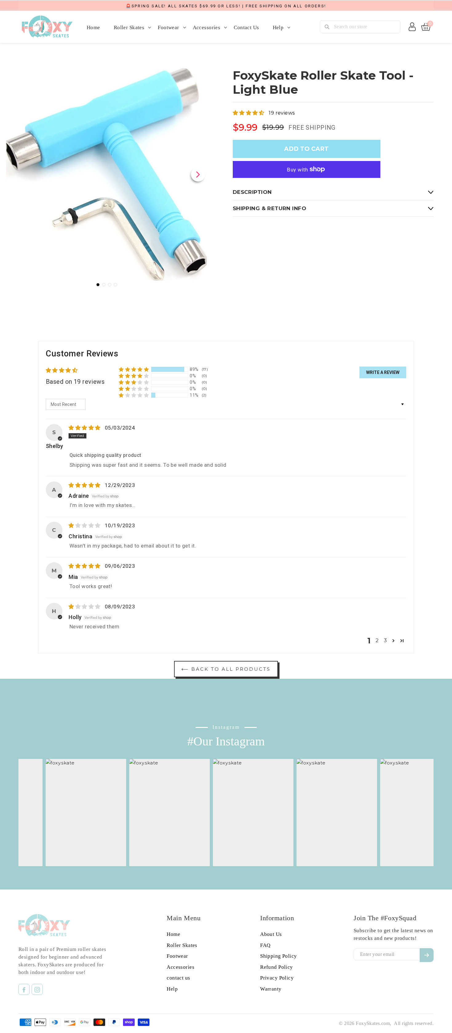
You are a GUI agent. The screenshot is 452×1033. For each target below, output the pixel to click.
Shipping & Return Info (269, 208)
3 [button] (385, 640)
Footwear (168, 27)
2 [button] (377, 640)
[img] (85, 428)
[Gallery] (106, 178)
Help (278, 27)
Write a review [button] (382, 372)
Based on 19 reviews (75, 381)
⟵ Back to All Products (226, 669)
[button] (249, 113)
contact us (246, 27)
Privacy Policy (277, 978)
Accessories (206, 27)
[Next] (198, 174)
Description (252, 192)
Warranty (270, 989)
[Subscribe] (427, 955)
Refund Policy (276, 967)
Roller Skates (129, 27)
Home (93, 27)
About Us (271, 934)
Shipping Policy (278, 956)
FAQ (265, 945)
